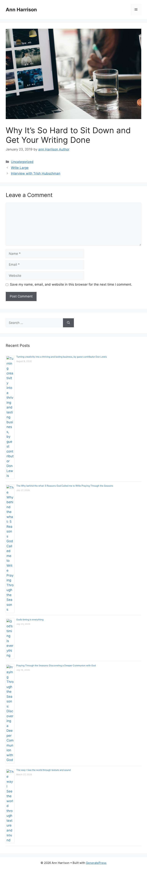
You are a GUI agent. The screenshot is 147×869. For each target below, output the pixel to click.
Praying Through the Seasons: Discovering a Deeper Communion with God (56, 665)
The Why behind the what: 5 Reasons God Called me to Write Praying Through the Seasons (64, 485)
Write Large (20, 168)
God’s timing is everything (29, 619)
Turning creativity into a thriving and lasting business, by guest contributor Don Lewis (61, 356)
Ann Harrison (21, 9)
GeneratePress (96, 863)
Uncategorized (22, 162)
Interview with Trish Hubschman (35, 173)
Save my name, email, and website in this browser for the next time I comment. (71, 284)
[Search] (68, 323)
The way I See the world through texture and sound (43, 770)
